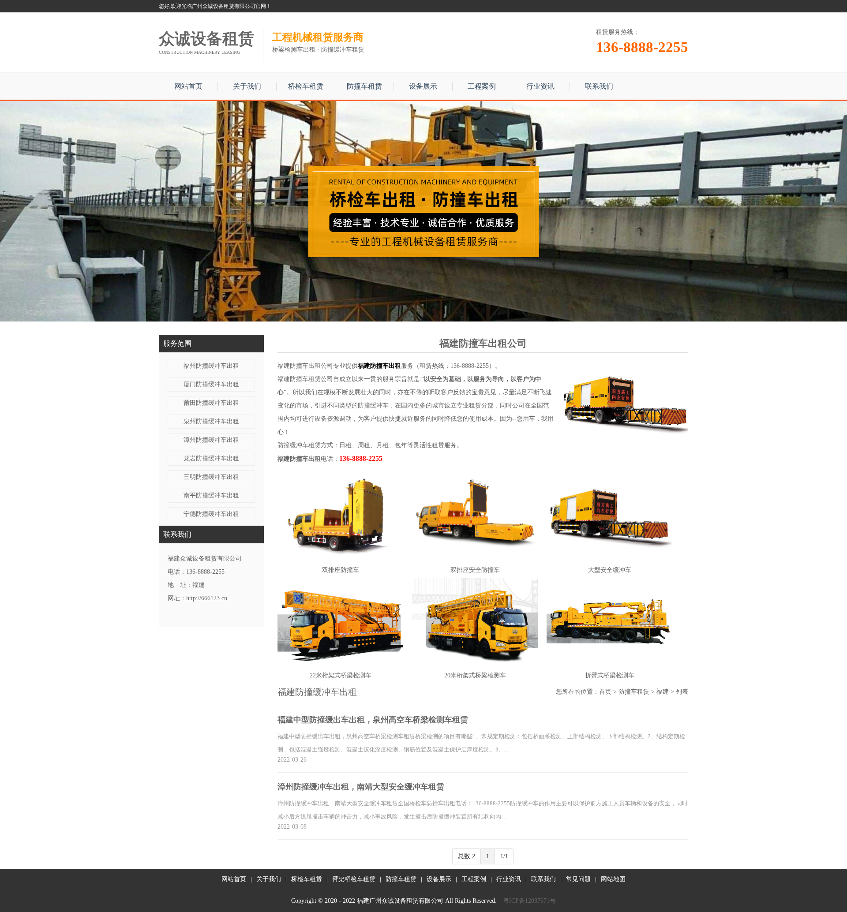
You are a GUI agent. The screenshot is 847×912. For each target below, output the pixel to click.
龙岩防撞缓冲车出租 (211, 458)
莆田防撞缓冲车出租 (211, 403)
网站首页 (188, 86)
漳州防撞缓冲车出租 (211, 440)
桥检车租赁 (305, 86)
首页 (605, 691)
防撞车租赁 (364, 86)
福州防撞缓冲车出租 (211, 366)
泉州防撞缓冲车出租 (211, 421)
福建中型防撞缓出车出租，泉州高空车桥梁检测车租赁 (372, 719)
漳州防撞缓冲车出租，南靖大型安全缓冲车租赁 (360, 786)
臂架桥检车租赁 (353, 879)
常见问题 (578, 879)
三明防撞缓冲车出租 (211, 477)
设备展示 (423, 86)
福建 (662, 691)
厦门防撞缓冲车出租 (211, 384)
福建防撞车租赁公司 (305, 379)
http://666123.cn (206, 598)
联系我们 (599, 86)
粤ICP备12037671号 (529, 900)
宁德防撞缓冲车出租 (211, 514)
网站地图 (613, 879)
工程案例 (482, 86)
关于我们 (247, 86)
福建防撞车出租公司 (305, 366)
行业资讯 (540, 86)
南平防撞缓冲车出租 (211, 495)
